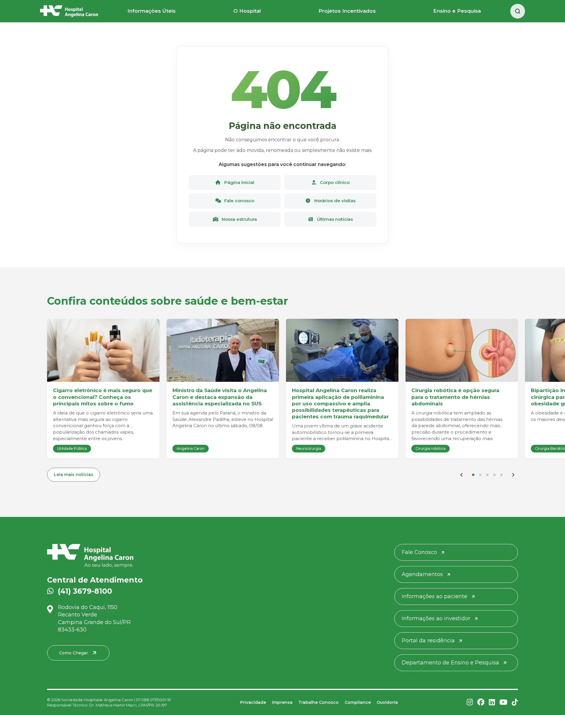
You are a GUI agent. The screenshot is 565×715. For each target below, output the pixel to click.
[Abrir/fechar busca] (517, 11)
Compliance (358, 702)
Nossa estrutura (238, 219)
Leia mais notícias (73, 474)
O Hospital (247, 11)
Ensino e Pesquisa (457, 11)
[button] (473, 475)
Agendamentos (422, 574)
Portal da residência (428, 640)
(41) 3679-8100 (85, 591)
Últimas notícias (334, 219)
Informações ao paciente (434, 596)
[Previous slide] (461, 475)
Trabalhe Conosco (318, 702)
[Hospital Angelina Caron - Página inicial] (123, 556)
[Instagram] (470, 702)
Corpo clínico (334, 182)
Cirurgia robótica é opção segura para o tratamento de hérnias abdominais (455, 396)
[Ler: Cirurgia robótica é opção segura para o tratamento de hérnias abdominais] (462, 350)
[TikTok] (515, 702)
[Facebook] (480, 702)
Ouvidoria (387, 702)
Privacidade (253, 702)
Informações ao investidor (436, 618)
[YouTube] (503, 702)
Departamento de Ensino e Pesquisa (450, 662)
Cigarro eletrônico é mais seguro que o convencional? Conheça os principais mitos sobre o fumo (102, 396)
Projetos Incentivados (347, 11)
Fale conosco (238, 200)
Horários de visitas (334, 200)
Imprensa (282, 702)
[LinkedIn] (492, 702)
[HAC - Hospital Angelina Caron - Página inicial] (69, 11)
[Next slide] (513, 475)
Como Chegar (73, 653)
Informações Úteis (151, 11)
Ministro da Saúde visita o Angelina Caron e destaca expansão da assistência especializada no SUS (219, 396)
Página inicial (238, 182)
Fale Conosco (419, 552)
